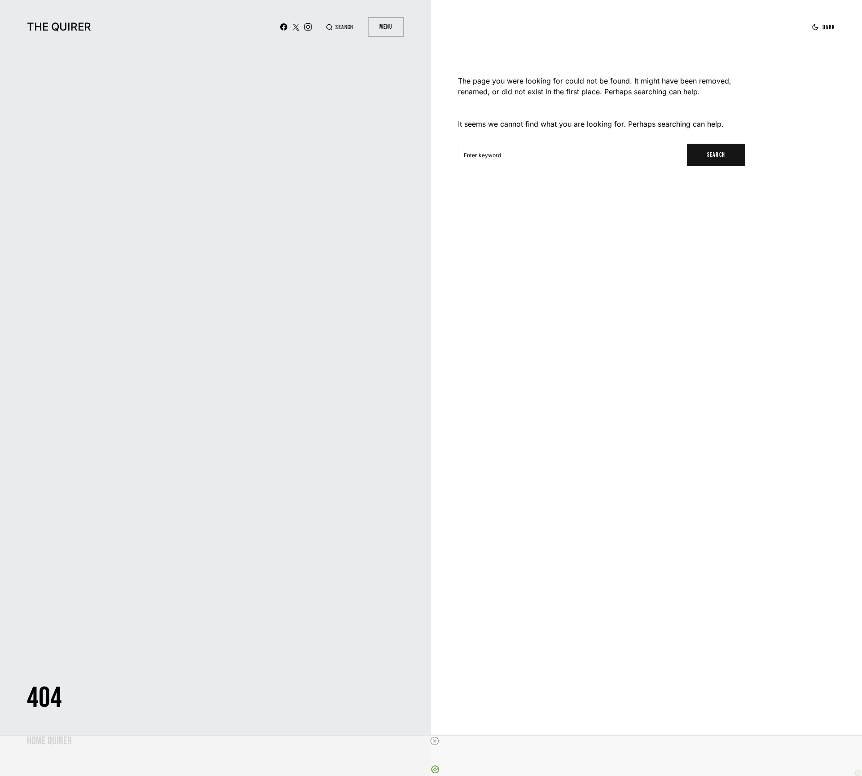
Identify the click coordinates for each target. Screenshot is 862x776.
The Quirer (59, 26)
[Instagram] (308, 27)
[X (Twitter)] (295, 27)
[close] (435, 741)
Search (716, 155)
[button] (339, 27)
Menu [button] (385, 27)
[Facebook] (283, 27)
